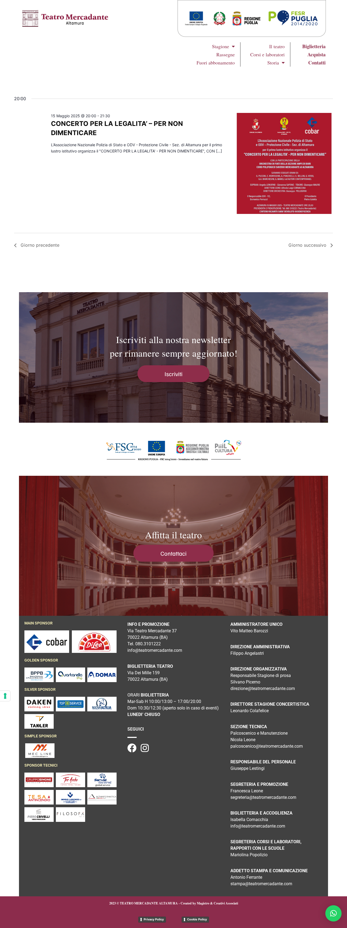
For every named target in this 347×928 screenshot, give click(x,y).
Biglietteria (314, 46)
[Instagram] (144, 748)
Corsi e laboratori (267, 54)
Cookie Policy (197, 919)
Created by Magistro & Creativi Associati (209, 903)
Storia (273, 62)
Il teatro (277, 46)
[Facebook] (132, 748)
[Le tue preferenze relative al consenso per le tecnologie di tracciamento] (5, 696)
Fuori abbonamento (216, 62)
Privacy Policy (154, 919)
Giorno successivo (307, 245)
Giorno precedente (40, 245)
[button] (333, 913)
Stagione (220, 46)
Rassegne (225, 54)
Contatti (317, 62)
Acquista (316, 54)
